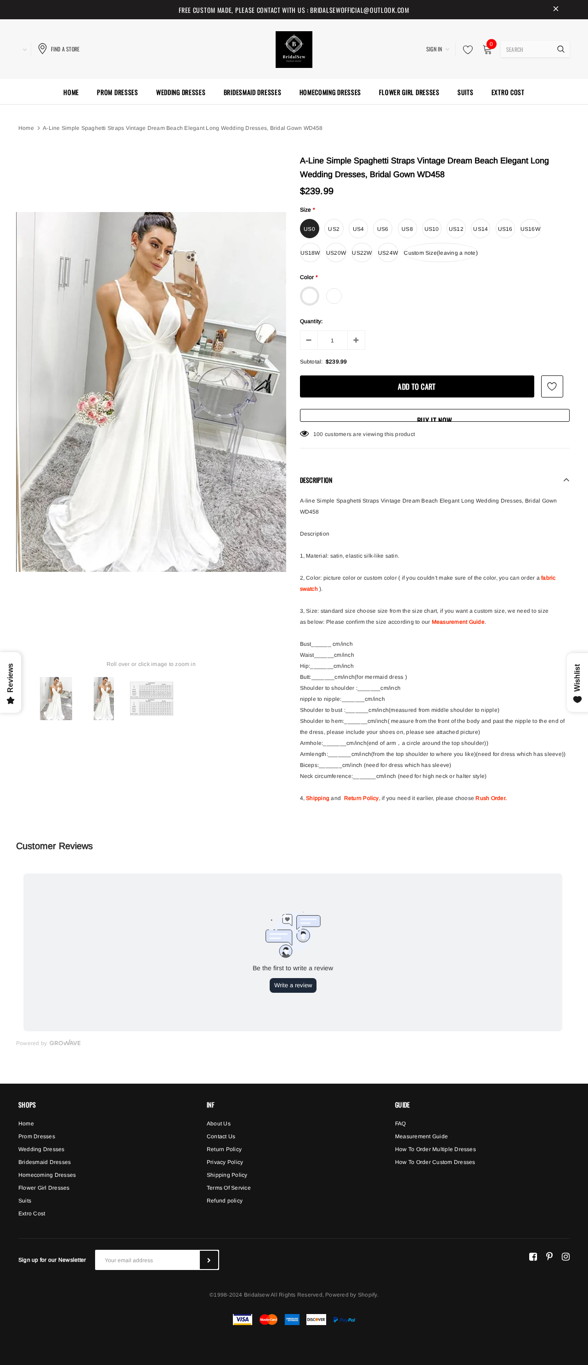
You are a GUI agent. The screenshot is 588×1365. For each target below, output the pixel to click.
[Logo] (294, 48)
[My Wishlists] (465, 49)
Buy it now (434, 418)
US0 (309, 229)
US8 (407, 229)
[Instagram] (566, 1256)
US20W (336, 253)
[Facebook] (533, 1256)
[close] (555, 9)
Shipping (317, 798)
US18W (310, 253)
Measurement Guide (458, 622)
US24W (388, 253)
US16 (505, 229)
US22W (362, 253)
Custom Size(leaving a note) (440, 253)
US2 (333, 229)
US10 (431, 229)
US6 (383, 229)
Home (26, 128)
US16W (530, 229)
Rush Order (490, 798)
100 (318, 434)
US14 (480, 229)
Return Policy (361, 798)
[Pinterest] (549, 1256)
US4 (358, 229)
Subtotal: (311, 361)
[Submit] (209, 1260)
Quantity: (311, 321)
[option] (151, 392)
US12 (456, 229)
